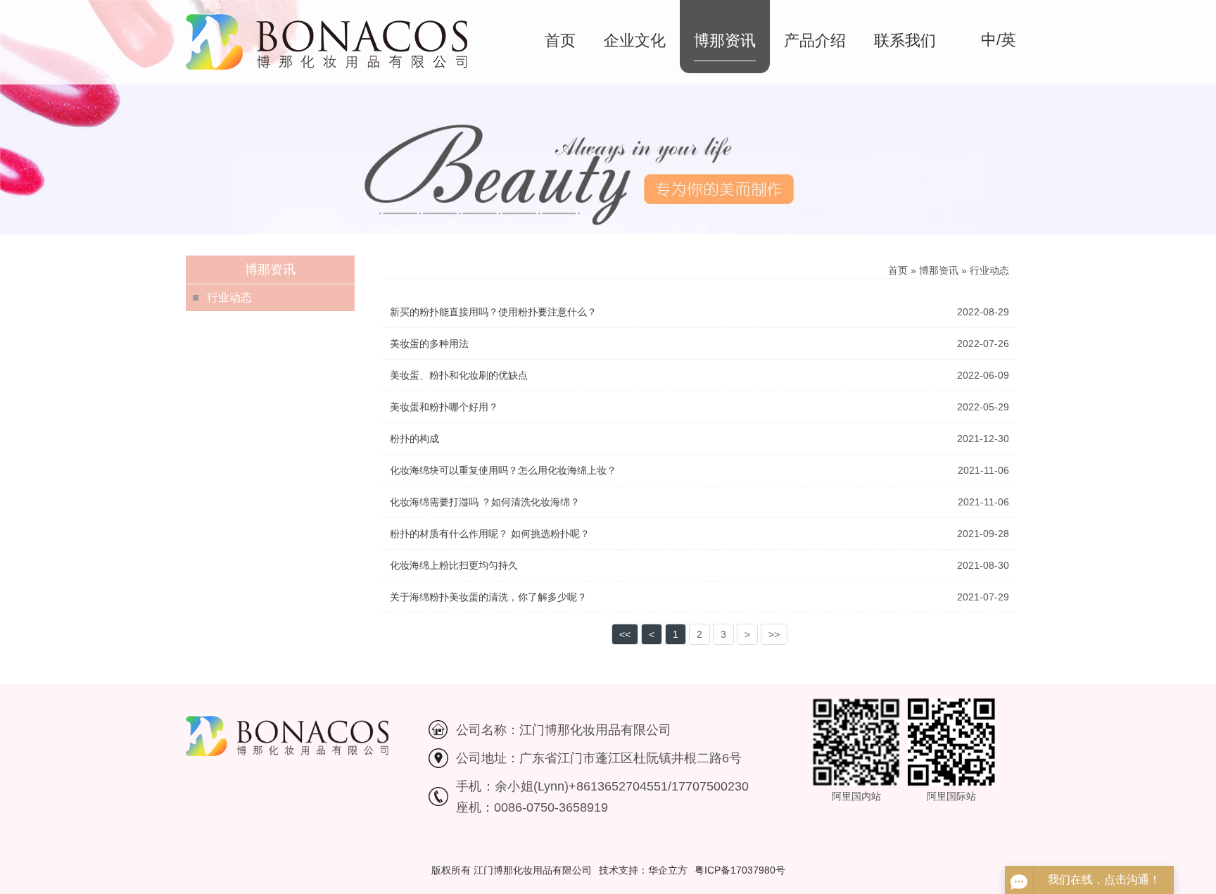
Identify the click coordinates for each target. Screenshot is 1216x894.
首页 (560, 40)
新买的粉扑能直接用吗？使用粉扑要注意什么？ (493, 311)
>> (774, 634)
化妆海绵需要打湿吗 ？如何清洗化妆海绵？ (485, 502)
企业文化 (635, 40)
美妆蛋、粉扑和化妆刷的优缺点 (459, 375)
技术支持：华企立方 (643, 870)
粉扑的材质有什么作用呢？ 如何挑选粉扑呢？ (490, 533)
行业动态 (229, 297)
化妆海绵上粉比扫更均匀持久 (454, 565)
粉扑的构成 (414, 438)
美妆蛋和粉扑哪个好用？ (444, 407)
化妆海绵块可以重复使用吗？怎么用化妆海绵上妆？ (503, 470)
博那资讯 (725, 40)
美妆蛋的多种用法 (429, 343)
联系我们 (905, 40)
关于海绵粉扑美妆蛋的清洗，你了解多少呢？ (488, 597)
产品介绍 (815, 40)
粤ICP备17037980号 (740, 870)
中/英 (998, 40)
